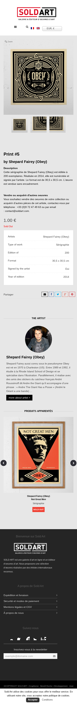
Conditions (47, 699)
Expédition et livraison (16, 595)
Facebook (13, 637)
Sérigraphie (38, 503)
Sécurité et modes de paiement (21, 601)
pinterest (40, 637)
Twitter (34, 637)
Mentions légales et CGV (18, 607)
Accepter (33, 699)
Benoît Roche (46, 686)
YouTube (27, 637)
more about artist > (19, 397)
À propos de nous (14, 612)
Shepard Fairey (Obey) (28, 162)
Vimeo (47, 637)
